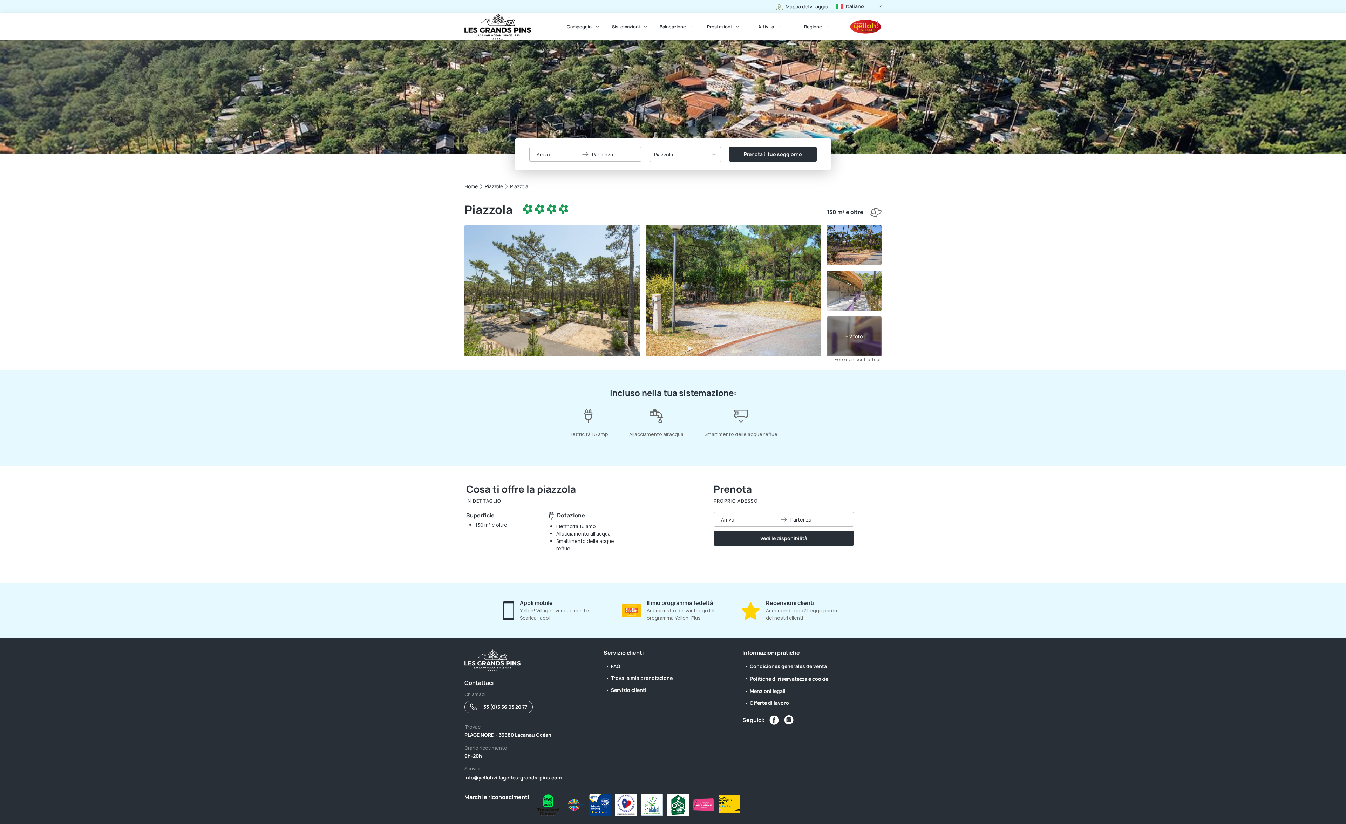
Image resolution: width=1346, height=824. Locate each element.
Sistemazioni (626, 26)
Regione (813, 26)
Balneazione (673, 26)
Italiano (855, 6)
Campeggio (579, 26)
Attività (766, 26)
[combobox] (685, 154)
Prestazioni (719, 26)
